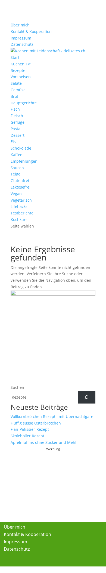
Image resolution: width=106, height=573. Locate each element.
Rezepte (18, 70)
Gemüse (18, 89)
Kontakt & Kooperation (31, 31)
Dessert (17, 135)
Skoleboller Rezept (27, 435)
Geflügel (18, 122)
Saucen (17, 167)
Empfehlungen (24, 161)
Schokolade (21, 148)
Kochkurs (19, 219)
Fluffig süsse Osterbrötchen (36, 423)
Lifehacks (19, 206)
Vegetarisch (21, 200)
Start (15, 57)
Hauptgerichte (24, 102)
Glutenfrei (20, 180)
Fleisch (17, 115)
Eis (13, 141)
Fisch (15, 109)
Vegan (16, 193)
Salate (16, 83)
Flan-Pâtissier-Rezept (30, 429)
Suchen (17, 387)
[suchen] (86, 397)
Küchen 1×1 (21, 63)
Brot (14, 96)
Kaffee (16, 154)
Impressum (21, 38)
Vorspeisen (21, 76)
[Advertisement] (53, 486)
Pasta (15, 128)
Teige (15, 174)
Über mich (20, 25)
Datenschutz (22, 44)
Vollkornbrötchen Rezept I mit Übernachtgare (52, 416)
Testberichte (22, 213)
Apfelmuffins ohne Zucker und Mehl (43, 442)
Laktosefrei (20, 187)
